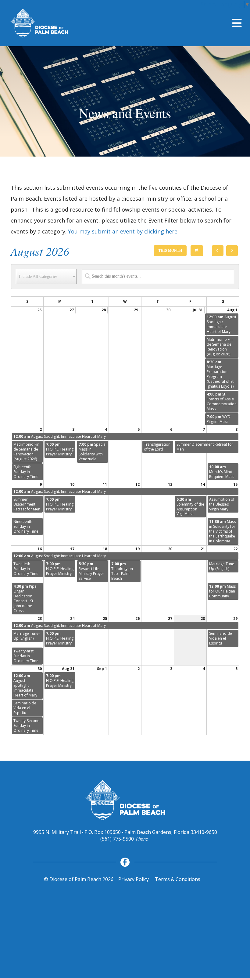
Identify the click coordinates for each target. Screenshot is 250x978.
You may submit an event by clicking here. (123, 231)
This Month (170, 250)
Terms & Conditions (177, 879)
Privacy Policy (133, 879)
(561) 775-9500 (117, 838)
